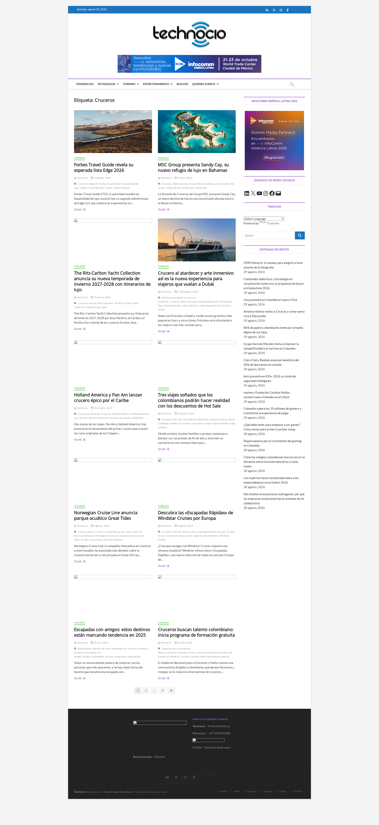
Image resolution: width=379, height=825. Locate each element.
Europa (222, 531)
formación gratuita (207, 652)
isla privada (222, 183)
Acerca (196, 719)
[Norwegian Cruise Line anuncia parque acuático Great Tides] (113, 479)
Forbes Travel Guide (110, 183)
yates (104, 307)
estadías (87, 656)
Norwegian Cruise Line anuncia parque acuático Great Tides (105, 515)
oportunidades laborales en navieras (209, 656)
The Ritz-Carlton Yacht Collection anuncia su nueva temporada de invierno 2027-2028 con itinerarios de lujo (112, 281)
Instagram (251, 791)
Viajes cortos (186, 535)
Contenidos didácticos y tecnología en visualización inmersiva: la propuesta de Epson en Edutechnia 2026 (274, 283)
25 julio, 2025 (100, 642)
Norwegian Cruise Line (107, 535)
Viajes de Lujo (93, 307)
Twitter (237, 791)
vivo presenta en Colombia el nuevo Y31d (270, 299)
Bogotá (182, 84)
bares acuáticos (86, 531)
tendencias (176, 423)
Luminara (108, 303)
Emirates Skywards (208, 301)
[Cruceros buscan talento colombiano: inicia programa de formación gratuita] (197, 596)
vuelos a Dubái (190, 305)
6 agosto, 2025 (101, 525)
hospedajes (98, 656)
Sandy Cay (201, 187)
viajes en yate (201, 535)
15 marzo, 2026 (101, 297)
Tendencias (85, 84)
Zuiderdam (138, 417)
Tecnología (106, 84)
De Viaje (177, 531)
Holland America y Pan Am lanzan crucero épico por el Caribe (108, 397)
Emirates (192, 301)
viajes (208, 423)
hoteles (83, 187)
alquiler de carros (102, 648)
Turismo (129, 84)
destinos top (188, 531)
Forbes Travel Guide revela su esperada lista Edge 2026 (103, 167)
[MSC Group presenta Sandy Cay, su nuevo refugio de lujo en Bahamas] (197, 131)
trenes (109, 187)
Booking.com (119, 648)
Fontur (192, 652)
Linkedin (223, 791)
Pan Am (84, 417)
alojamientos (84, 648)
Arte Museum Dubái (172, 297)
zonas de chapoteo (113, 539)
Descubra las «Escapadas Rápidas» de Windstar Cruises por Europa (195, 515)
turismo (113, 417)
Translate (273, 223)
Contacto (222, 719)
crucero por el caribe (89, 413)
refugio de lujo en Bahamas (180, 187)
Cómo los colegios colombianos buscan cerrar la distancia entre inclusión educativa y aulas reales (274, 461)
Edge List (93, 183)
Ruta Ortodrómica (98, 417)
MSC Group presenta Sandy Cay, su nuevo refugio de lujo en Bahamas (193, 167)
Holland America (121, 413)
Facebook (267, 791)
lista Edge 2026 (96, 187)
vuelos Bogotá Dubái (209, 305)
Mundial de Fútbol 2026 (196, 419)
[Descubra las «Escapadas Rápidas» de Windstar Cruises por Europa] (197, 479)
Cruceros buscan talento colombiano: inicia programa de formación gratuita (196, 632)
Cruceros (83, 183)
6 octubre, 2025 (185, 413)
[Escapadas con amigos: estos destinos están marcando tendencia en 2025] (113, 596)
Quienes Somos (203, 84)
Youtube (283, 791)
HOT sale (177, 419)
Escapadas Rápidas (207, 531)
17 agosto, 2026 (102, 177)
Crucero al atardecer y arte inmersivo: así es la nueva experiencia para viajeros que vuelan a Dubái (196, 278)
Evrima (92, 303)
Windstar (213, 535)
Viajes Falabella (220, 423)
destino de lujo (180, 183)
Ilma (99, 303)
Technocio (82, 177)
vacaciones (125, 417)
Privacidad (209, 719)
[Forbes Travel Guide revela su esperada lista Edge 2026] (113, 131)
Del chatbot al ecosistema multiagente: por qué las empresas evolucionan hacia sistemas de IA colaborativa (274, 498)
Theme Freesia (110, 791)
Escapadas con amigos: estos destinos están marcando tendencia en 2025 (112, 632)
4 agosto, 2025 (185, 525)
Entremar (182, 652)
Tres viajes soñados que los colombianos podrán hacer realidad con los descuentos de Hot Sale (194, 400)
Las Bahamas (87, 535)
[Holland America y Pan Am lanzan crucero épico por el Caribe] (113, 361)
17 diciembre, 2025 (187, 291)
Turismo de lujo (121, 187)
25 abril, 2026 (184, 177)
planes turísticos (218, 419)
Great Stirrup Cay (115, 531)
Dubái (183, 301)
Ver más (82, 209)
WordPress (125, 791)
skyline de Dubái (172, 305)
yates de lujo (134, 656)
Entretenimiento (156, 84)
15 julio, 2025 (184, 642)
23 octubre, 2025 (102, 407)
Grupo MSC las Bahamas (202, 183)
